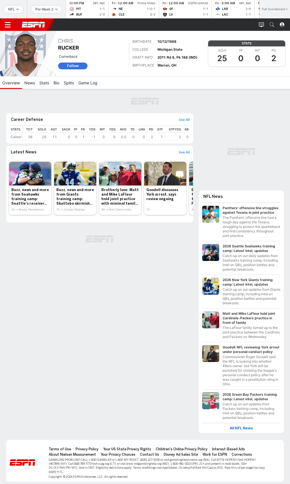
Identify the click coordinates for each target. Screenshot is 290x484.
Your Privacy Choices (118, 455)
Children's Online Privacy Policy (182, 449)
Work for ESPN (214, 455)
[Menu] (7, 24)
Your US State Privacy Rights (127, 449)
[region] (106, 133)
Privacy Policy (87, 449)
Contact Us (149, 455)
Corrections (242, 455)
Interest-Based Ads (228, 449)
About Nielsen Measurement (72, 455)
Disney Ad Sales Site (181, 455)
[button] (272, 24)
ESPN (33, 24)
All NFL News (241, 428)
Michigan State (169, 49)
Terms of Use (60, 449)
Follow (73, 66)
